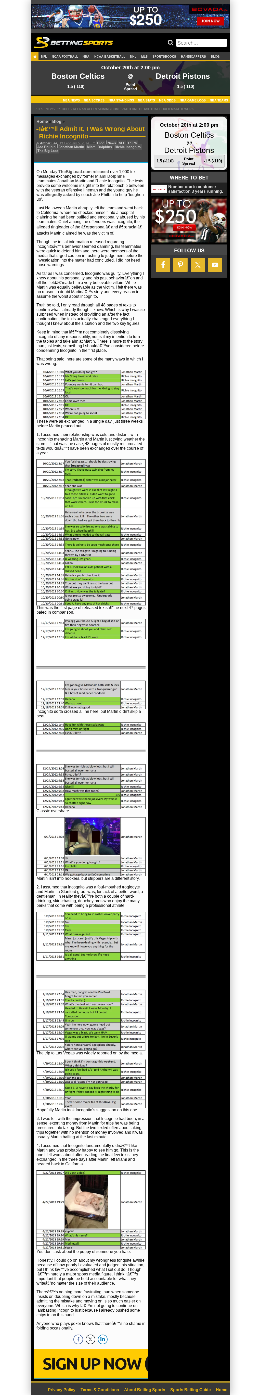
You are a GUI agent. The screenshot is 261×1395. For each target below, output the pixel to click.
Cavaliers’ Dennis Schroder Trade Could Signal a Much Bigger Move (122, 109)
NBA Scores (94, 100)
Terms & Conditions (100, 1390)
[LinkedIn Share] (103, 1339)
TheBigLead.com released (83, 172)
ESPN (132, 143)
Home (42, 121)
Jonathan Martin (71, 147)
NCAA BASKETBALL (109, 56)
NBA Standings (121, 100)
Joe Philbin (46, 147)
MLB (144, 56)
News (112, 143)
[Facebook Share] (78, 1339)
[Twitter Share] (90, 1339)
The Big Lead (47, 151)
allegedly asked (60, 194)
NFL (44, 56)
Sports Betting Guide (190, 1390)
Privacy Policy (61, 1390)
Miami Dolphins (99, 147)
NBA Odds (167, 100)
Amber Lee (48, 143)
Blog (215, 56)
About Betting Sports (144, 1390)
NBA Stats (146, 100)
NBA (86, 56)
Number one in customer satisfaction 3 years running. (195, 189)
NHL (133, 56)
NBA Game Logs (193, 100)
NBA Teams (219, 100)
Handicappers (193, 56)
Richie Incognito (128, 147)
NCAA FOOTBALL (65, 56)
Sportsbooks (164, 56)
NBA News (71, 100)
